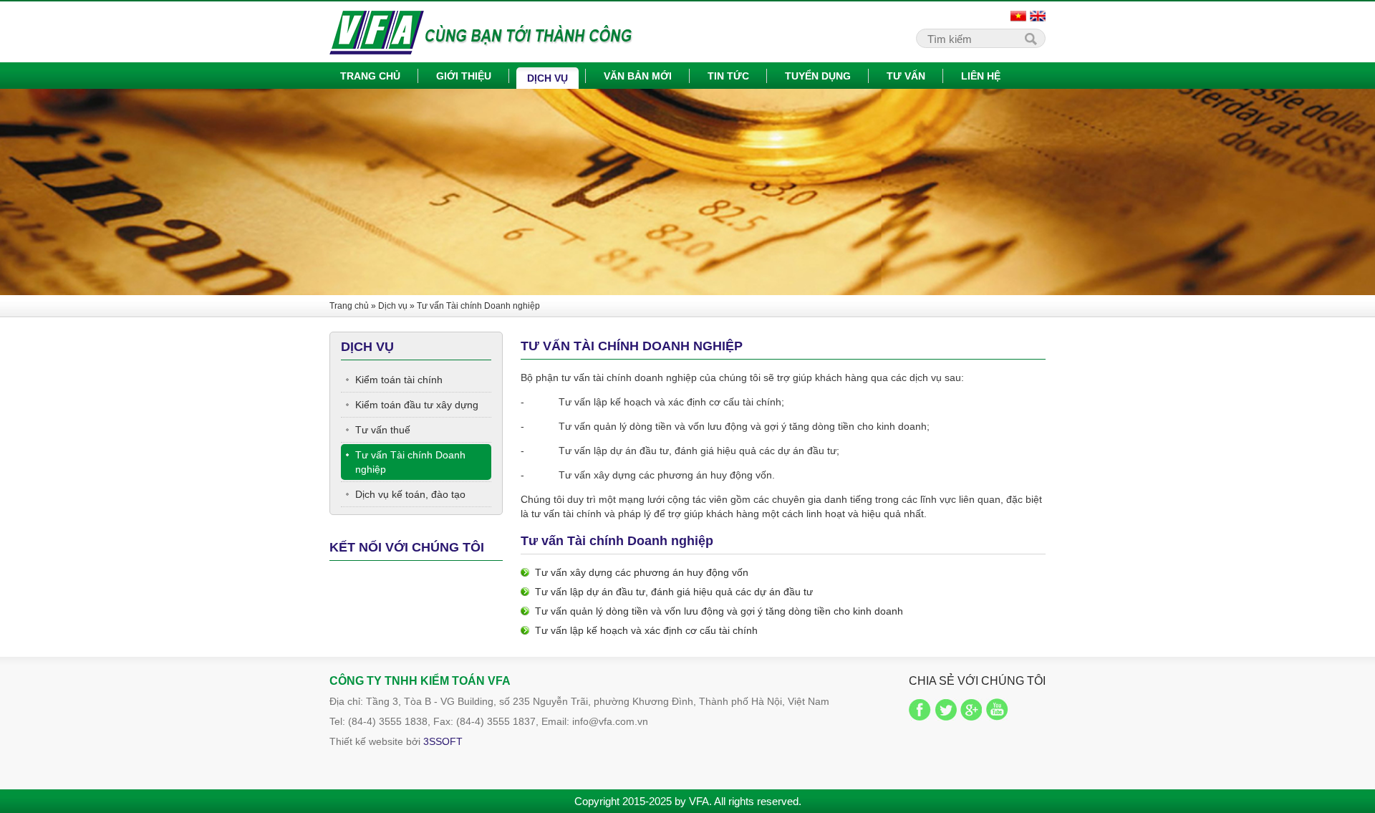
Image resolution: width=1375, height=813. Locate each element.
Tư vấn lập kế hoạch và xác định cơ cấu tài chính (646, 630)
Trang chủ (370, 76)
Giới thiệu (463, 76)
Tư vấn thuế (382, 430)
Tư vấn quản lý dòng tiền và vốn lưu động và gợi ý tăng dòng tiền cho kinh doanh (719, 611)
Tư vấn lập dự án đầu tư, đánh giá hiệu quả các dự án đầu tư (674, 591)
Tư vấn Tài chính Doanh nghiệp (478, 306)
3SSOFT (443, 741)
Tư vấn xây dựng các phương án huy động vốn (641, 572)
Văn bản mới (638, 76)
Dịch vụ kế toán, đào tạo (410, 494)
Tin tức (728, 76)
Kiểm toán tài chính (399, 379)
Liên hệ (980, 76)
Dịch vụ (547, 78)
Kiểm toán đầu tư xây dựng (416, 404)
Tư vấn (906, 76)
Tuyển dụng (818, 76)
